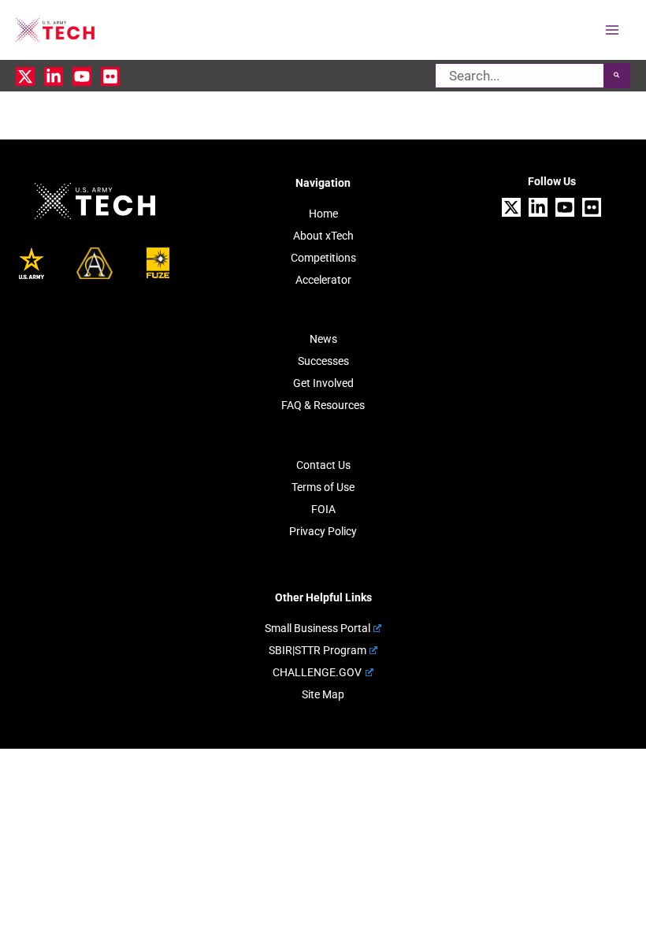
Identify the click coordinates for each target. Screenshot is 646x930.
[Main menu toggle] (613, 30)
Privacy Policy (323, 531)
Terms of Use (323, 487)
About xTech (323, 235)
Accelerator (323, 279)
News (323, 339)
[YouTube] (81, 76)
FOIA (323, 509)
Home (323, 213)
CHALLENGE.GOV (317, 672)
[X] (25, 76)
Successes (323, 361)
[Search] (616, 75)
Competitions (323, 257)
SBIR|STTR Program (317, 650)
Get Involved (323, 383)
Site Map (323, 694)
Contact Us (323, 465)
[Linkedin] (53, 76)
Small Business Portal (317, 628)
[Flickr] (110, 76)
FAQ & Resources (323, 405)
